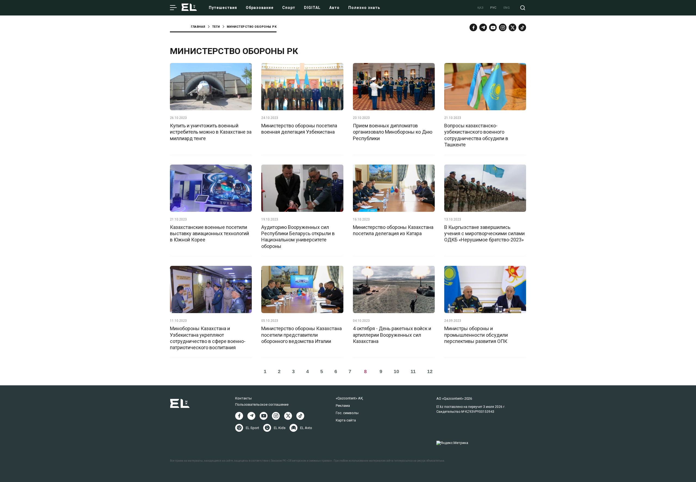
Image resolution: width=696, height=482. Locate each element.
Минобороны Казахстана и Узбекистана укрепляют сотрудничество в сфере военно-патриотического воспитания (208, 338)
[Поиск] (522, 7)
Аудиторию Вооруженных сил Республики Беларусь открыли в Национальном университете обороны (298, 236)
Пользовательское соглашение (261, 404)
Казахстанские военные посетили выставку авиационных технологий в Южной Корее (209, 233)
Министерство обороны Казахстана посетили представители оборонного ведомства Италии (301, 335)
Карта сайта (346, 420)
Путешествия (223, 7)
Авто (334, 7)
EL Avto (306, 428)
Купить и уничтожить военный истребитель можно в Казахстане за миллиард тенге (210, 132)
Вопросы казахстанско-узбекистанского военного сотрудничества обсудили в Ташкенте (476, 135)
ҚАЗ (480, 8)
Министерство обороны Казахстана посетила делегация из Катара (393, 230)
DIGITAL (312, 7)
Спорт (288, 7)
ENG (507, 8)
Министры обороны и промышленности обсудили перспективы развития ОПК (476, 335)
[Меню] (173, 8)
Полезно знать (364, 7)
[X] (288, 416)
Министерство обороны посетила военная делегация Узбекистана (299, 129)
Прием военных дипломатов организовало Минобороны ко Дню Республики (392, 132)
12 (430, 371)
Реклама (343, 406)
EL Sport (252, 428)
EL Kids (279, 428)
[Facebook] (473, 27)
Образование (260, 7)
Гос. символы (347, 413)
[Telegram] (483, 27)
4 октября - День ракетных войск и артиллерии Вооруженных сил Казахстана (392, 335)
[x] (512, 27)
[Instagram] (503, 27)
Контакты (243, 398)
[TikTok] (522, 27)
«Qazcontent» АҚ (349, 398)
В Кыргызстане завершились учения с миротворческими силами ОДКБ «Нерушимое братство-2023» (484, 233)
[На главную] (189, 8)
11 (413, 371)
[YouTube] (493, 27)
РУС (493, 8)
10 (396, 371)
